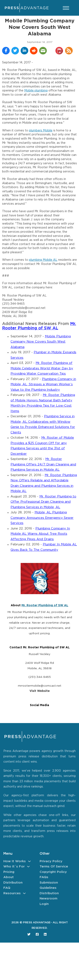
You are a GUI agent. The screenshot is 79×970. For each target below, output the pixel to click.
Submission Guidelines (49, 885)
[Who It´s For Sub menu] (28, 866)
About (8, 877)
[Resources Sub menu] (24, 893)
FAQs (44, 877)
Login (44, 904)
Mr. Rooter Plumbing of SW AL (44, 605)
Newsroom (48, 898)
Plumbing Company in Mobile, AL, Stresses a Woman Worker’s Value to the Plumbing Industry (43, 384)
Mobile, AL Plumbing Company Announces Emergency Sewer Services (42, 517)
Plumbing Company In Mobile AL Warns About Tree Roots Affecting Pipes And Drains (40, 534)
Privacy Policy (51, 861)
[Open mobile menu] (66, 8)
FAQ (6, 887)
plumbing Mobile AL (43, 260)
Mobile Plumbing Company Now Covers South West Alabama (41, 341)
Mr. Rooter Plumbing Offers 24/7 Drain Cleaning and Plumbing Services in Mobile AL (43, 464)
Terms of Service (54, 866)
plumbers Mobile (40, 130)
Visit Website (39, 691)
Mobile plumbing (36, 90)
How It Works (14, 861)
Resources (12, 893)
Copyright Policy (53, 872)
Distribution (13, 882)
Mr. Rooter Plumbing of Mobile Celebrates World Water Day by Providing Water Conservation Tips (42, 368)
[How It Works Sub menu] (29, 861)
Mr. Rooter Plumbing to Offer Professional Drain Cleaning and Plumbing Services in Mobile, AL (43, 502)
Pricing (8, 872)
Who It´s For (14, 866)
